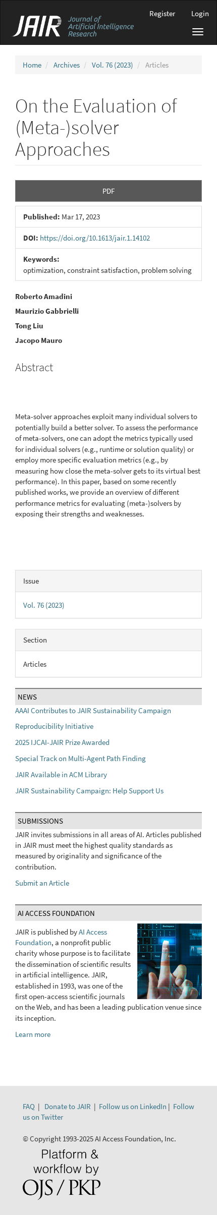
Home (32, 65)
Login (200, 13)
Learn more (32, 1034)
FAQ (29, 1106)
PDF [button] (108, 191)
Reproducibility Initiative (54, 726)
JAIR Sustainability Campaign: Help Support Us (89, 790)
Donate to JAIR (67, 1106)
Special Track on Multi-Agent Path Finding (80, 758)
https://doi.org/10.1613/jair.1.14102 (95, 238)
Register (162, 13)
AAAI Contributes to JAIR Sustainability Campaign (93, 710)
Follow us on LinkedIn (133, 1106)
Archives (66, 65)
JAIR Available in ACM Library (61, 774)
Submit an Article (42, 883)
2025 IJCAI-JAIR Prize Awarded (62, 742)
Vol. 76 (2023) (112, 65)
